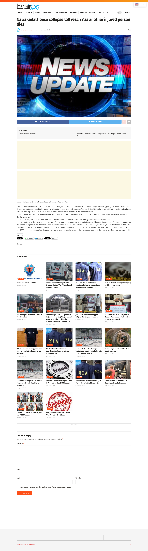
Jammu (37, 12)
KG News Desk (27, 30)
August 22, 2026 (22, 285)
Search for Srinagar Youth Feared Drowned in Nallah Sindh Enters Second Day (29, 383)
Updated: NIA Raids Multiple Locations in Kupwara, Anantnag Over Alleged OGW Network (88, 285)
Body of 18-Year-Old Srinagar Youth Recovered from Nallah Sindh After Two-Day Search (89, 351)
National (73, 12)
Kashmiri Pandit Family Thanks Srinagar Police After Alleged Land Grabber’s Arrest (59, 285)
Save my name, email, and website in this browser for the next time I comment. (45, 487)
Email (19, 478)
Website (78, 478)
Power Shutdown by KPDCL (27, 134)
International (61, 12)
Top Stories (103, 12)
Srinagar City (48, 12)
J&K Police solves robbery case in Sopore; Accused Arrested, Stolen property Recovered (117, 317)
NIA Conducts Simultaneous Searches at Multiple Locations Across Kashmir (57, 351)
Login (128, 12)
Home (20, 12)
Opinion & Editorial (87, 12)
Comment (20, 444)
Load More (74, 425)
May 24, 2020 (39, 30)
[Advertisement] (74, 155)
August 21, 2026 (22, 417)
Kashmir (29, 12)
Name (19, 469)
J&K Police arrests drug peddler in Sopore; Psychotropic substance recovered (29, 351)
